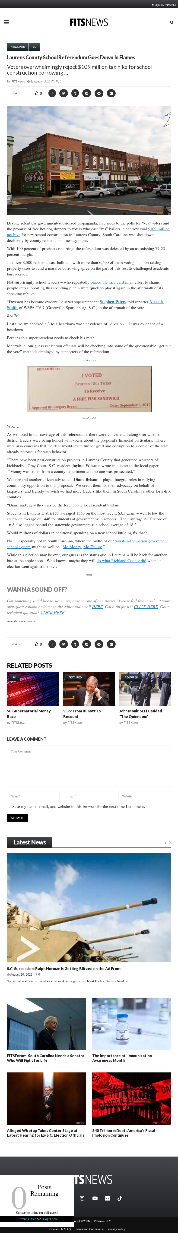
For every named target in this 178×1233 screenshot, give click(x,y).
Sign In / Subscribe (165, 4)
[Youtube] (97, 1198)
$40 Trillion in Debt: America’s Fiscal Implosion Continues (123, 1132)
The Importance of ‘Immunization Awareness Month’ (122, 1057)
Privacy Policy (116, 1229)
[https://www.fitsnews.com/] (89, 1179)
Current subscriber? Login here (37, 1219)
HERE (97, 606)
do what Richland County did (121, 560)
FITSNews (18, 81)
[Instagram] (85, 1198)
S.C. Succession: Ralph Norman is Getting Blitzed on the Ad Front (64, 968)
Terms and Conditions (89, 1229)
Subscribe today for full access (37, 1212)
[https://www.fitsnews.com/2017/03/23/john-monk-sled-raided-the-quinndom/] (145, 689)
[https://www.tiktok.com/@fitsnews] (120, 1198)
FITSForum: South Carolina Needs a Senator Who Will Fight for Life (45, 1057)
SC (34, 46)
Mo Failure (92, 546)
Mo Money (72, 546)
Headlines (18, 46)
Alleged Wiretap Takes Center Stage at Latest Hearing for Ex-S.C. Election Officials (45, 1132)
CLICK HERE (146, 606)
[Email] (110, 1198)
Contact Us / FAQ (60, 1229)
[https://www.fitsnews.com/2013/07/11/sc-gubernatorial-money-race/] (33, 689)
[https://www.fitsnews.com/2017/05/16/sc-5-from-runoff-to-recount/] (89, 689)
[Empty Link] (165, 842)
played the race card (107, 282)
